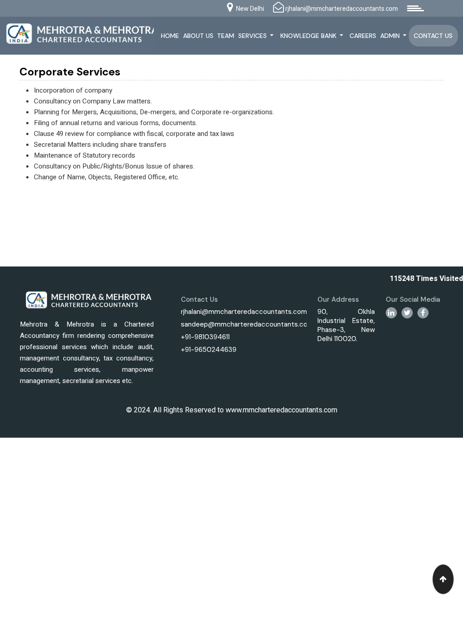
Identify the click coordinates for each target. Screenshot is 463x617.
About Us (198, 36)
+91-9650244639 (208, 349)
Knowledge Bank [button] (309, 36)
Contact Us (433, 36)
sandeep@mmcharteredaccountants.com (247, 324)
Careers (363, 36)
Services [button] (253, 36)
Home (170, 36)
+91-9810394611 (205, 336)
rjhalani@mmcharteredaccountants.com (244, 311)
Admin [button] (391, 36)
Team (225, 36)
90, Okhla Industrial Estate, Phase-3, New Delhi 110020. (346, 325)
